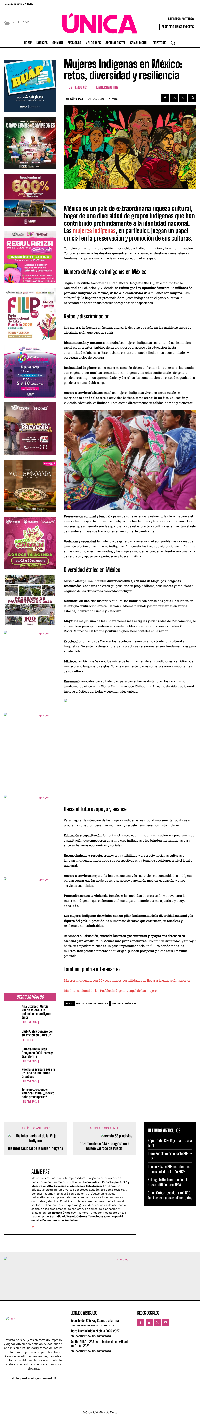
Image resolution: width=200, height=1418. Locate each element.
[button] (173, 42)
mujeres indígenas (94, 230)
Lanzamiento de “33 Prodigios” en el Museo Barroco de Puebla (104, 1146)
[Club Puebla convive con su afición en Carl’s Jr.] (12, 1035)
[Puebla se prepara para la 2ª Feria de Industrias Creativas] (12, 1075)
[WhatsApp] (192, 98)
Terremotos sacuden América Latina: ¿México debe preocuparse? (38, 1093)
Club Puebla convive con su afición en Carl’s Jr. (38, 1033)
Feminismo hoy (107, 87)
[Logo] (100, 23)
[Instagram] (149, 1322)
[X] (174, 98)
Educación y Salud (83, 1336)
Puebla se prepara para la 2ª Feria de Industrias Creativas (38, 1073)
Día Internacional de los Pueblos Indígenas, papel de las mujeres (111, 990)
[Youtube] (165, 1322)
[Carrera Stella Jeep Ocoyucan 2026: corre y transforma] (12, 1054)
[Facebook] (165, 98)
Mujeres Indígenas (124, 1003)
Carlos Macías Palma (85, 1325)
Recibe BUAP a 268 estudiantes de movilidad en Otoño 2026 (169, 1169)
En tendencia (30, 1022)
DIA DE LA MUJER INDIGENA (92, 1003)
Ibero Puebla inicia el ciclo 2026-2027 (95, 1331)
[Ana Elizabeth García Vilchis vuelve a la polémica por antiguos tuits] (12, 1012)
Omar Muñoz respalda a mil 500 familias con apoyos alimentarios (170, 1195)
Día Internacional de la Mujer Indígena (35, 1148)
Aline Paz (76, 98)
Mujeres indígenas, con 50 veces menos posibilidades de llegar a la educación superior (127, 980)
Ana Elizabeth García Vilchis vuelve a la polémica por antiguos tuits (36, 1011)
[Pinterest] (183, 98)
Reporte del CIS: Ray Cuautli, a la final (95, 1320)
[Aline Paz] (19, 1198)
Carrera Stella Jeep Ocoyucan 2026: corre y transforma (37, 1052)
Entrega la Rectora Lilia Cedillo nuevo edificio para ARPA (168, 1182)
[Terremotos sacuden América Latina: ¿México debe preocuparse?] (12, 1095)
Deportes (28, 1040)
